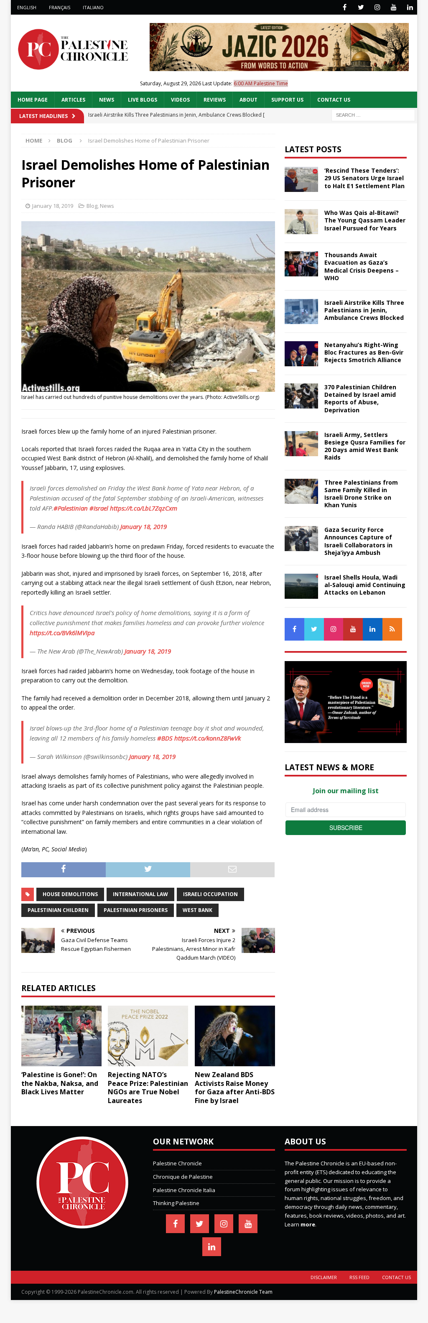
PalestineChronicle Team (243, 1291)
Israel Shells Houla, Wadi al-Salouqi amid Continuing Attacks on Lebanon (364, 584)
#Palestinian (71, 508)
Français (59, 7)
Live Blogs (142, 99)
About (248, 99)
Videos (180, 99)
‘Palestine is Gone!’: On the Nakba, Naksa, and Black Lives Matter (59, 1083)
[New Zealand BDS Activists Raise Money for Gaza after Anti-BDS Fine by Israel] (235, 1036)
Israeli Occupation (210, 894)
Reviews (215, 99)
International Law (140, 894)
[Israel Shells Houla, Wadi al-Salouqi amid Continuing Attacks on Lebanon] (301, 586)
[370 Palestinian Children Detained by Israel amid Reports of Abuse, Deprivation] (301, 396)
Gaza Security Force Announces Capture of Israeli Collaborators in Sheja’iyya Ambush (358, 541)
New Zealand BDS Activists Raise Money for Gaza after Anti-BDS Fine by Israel (235, 1087)
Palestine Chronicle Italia (184, 1190)
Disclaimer (324, 1277)
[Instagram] (377, 7)
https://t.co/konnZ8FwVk (207, 738)
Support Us (287, 99)
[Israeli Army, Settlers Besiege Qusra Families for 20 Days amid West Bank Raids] (301, 443)
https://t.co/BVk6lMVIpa (62, 632)
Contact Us (333, 99)
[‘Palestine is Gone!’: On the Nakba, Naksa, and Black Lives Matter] (61, 1036)
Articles (73, 99)
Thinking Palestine (176, 1203)
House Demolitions (70, 894)
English (26, 7)
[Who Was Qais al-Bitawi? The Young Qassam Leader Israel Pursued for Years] (301, 221)
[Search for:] (373, 115)
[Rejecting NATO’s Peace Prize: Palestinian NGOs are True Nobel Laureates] (148, 1036)
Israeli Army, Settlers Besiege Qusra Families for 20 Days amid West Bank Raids (364, 446)
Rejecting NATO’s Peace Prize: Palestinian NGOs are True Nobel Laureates (148, 1087)
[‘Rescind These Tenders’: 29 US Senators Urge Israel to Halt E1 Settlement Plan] (301, 179)
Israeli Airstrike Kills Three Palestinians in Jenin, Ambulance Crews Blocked (364, 310)
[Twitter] (361, 7)
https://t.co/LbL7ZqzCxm (143, 508)
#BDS (165, 738)
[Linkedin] (410, 7)
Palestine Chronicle (177, 1163)
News (106, 99)
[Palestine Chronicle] (82, 1224)
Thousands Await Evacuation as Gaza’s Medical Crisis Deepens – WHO (361, 266)
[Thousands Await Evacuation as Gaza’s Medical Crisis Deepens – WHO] (301, 263)
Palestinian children (58, 910)
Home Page (33, 99)
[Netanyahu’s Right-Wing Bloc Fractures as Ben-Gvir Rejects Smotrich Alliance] (301, 353)
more (308, 1224)
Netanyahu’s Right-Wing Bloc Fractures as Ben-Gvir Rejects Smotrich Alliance (363, 352)
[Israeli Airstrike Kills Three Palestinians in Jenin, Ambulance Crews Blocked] (301, 311)
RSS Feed (359, 1277)
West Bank (197, 910)
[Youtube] (393, 7)
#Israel (98, 508)
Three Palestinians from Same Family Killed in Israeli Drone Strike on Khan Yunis (361, 493)
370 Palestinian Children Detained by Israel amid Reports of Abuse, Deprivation (360, 398)
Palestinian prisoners (136, 910)
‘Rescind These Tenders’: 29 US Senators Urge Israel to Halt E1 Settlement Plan (364, 177)
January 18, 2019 (52, 205)
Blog (92, 205)
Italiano (93, 7)
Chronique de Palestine (183, 1176)
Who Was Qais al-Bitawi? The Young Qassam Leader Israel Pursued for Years (364, 220)
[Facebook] (344, 7)
